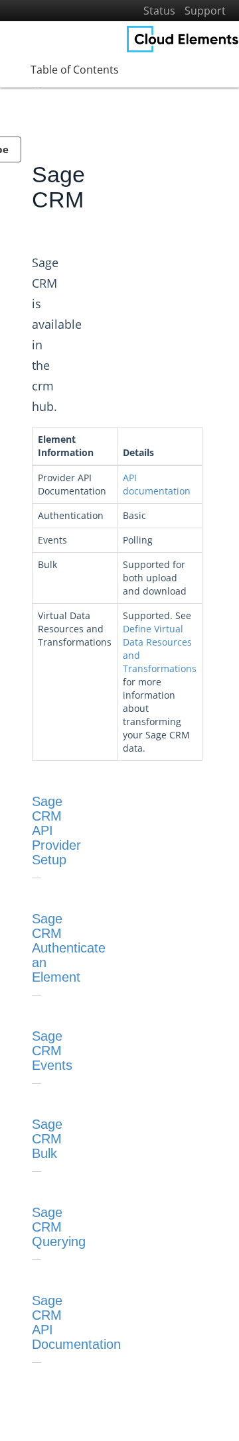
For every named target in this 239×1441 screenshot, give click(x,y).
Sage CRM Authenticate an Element (69, 947)
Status (159, 10)
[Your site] (183, 39)
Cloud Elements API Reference (72, 261)
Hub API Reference (50, 282)
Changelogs (36, 302)
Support (205, 10)
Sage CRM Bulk (47, 1139)
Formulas (31, 199)
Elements (31, 157)
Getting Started (43, 136)
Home (25, 115)
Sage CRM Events (52, 1050)
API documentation (157, 484)
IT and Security (42, 219)
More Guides (38, 240)
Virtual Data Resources (57, 178)
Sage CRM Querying (59, 1227)
